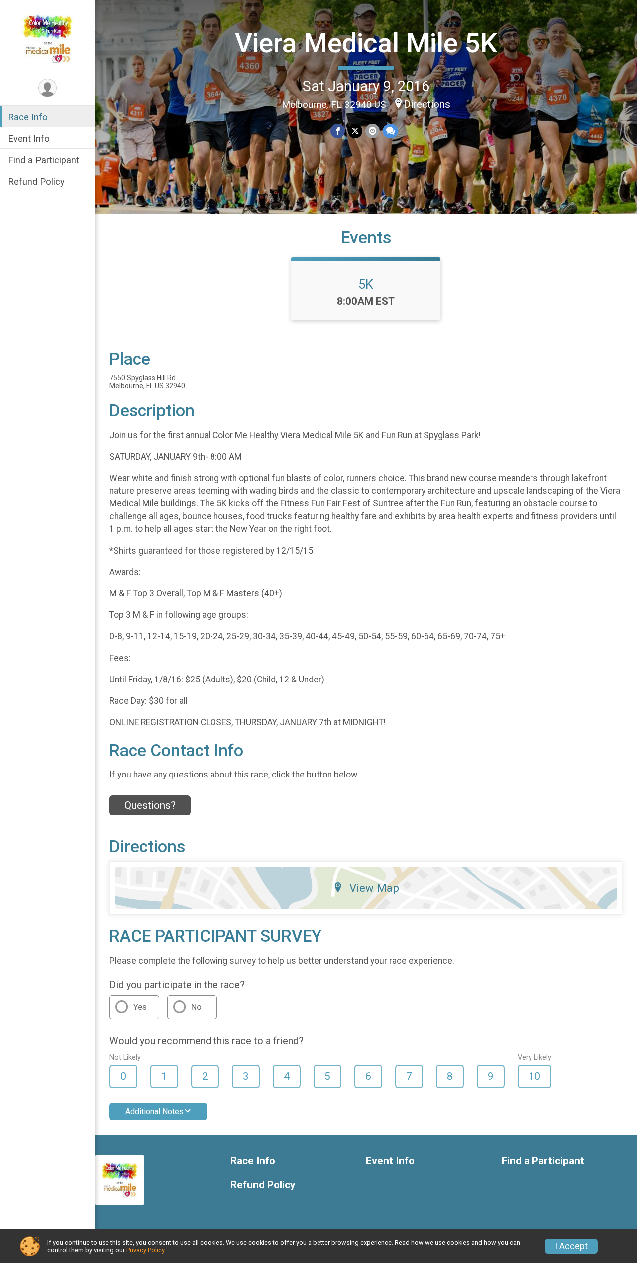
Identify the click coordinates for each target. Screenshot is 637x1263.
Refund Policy (36, 182)
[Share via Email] (372, 131)
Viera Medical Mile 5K (366, 43)
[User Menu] (47, 88)
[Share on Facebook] (337, 131)
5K (365, 284)
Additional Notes (154, 1111)
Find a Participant (43, 160)
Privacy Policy (145, 1250)
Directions (427, 104)
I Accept (571, 1246)
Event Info (29, 138)
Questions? (150, 805)
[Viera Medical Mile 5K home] (47, 38)
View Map (374, 887)
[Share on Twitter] (355, 131)
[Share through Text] (390, 131)
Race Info (28, 117)
